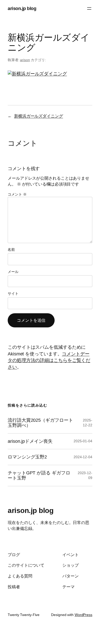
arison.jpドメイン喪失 (30, 441)
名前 (11, 249)
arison (25, 60)
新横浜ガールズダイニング (38, 116)
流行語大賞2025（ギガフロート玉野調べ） (40, 423)
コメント (17, 194)
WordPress (83, 615)
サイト (13, 293)
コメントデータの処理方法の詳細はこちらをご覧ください (49, 360)
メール (13, 272)
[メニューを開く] (89, 8)
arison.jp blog (22, 8)
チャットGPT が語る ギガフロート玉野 (39, 475)
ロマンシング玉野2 (27, 456)
